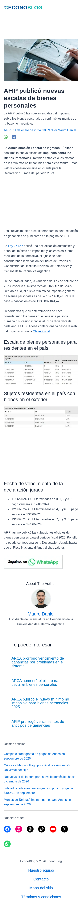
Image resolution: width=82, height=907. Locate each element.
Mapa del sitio (41, 888)
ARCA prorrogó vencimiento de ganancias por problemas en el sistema (37, 662)
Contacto (41, 879)
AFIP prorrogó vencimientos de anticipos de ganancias (37, 723)
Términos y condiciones (41, 897)
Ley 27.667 (15, 246)
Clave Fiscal (41, 331)
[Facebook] (14, 137)
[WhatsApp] (6, 137)
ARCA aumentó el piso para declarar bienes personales (34, 683)
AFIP (7, 130)
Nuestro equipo (41, 870)
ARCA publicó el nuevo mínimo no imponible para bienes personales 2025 (40, 703)
